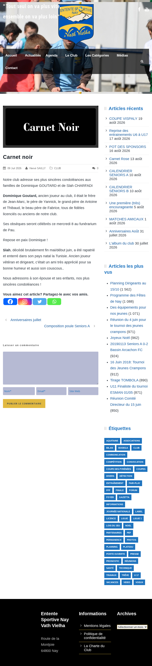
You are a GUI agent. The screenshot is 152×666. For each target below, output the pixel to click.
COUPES (140, 469)
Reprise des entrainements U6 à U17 (128, 133)
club (136, 448)
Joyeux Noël (120, 338)
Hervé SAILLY (37, 168)
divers (110, 476)
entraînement (115, 483)
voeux (139, 582)
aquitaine (112, 441)
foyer (110, 497)
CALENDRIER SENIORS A (120, 173)
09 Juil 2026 (14, 168)
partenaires (114, 533)
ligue (124, 518)
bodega (123, 448)
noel (128, 525)
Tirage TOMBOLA (124, 380)
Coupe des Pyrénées (118, 469)
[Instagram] (25, 301)
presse (134, 554)
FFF (108, 490)
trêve (125, 575)
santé (110, 568)
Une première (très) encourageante (124, 205)
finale (120, 490)
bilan (109, 448)
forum (133, 490)
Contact (11, 68)
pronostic (112, 561)
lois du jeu (113, 525)
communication (115, 455)
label (139, 511)
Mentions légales (97, 626)
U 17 (136, 575)
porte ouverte (115, 554)
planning (112, 547)
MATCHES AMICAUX (126, 219)
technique (125, 568)
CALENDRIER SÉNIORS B (120, 189)
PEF (129, 533)
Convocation (135, 462)
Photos (131, 540)
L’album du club (121, 243)
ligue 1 (137, 518)
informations (114, 504)
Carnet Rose (119, 159)
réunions (130, 561)
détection (126, 476)
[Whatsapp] (54, 301)
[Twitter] (40, 301)
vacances (112, 582)
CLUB (57, 168)
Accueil (11, 55)
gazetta (124, 497)
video (127, 582)
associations (132, 441)
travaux (111, 575)
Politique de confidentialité (95, 636)
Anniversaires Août (124, 231)
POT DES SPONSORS (127, 147)
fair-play (134, 483)
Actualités (33, 55)
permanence (114, 540)
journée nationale (118, 511)
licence (111, 518)
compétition (114, 462)
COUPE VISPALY (123, 119)
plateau (128, 547)
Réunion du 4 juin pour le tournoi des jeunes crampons (128, 326)
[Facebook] (10, 301)
